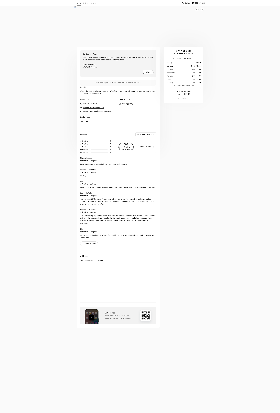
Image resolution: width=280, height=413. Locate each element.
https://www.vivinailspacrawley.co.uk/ (97, 111)
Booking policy (127, 104)
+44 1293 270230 (198, 3)
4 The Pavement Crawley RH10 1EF (184, 93)
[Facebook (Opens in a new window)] (87, 121)
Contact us (182, 98)
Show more (84, 223)
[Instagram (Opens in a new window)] (82, 121)
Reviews (85, 3)
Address (93, 3)
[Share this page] (197, 9)
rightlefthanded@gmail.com (93, 107)
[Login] (202, 9)
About (79, 3)
